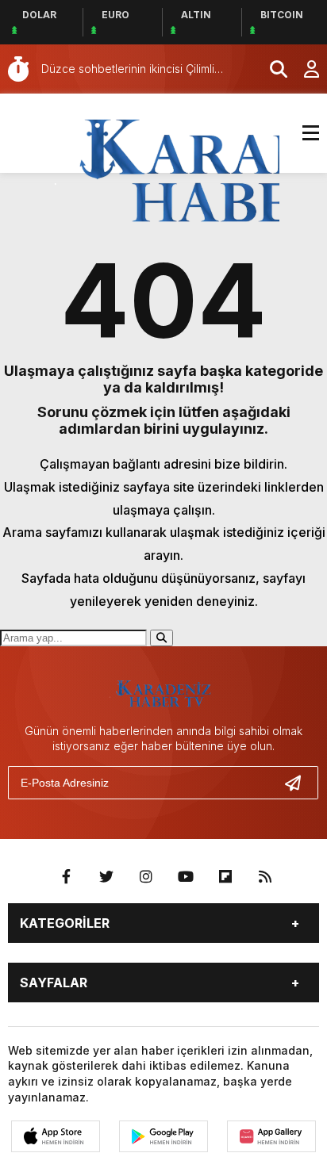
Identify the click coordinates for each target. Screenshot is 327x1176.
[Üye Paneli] (303, 69)
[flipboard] (225, 877)
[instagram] (146, 877)
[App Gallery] (271, 1136)
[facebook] (66, 877)
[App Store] (55, 1136)
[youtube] (185, 877)
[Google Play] (163, 1136)
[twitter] (106, 877)
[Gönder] (299, 782)
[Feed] (265, 877)
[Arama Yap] (271, 69)
